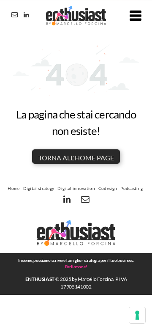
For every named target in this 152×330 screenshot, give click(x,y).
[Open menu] (135, 15)
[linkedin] (26, 16)
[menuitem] (13, 188)
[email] (14, 16)
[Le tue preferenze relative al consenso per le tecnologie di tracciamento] (137, 315)
